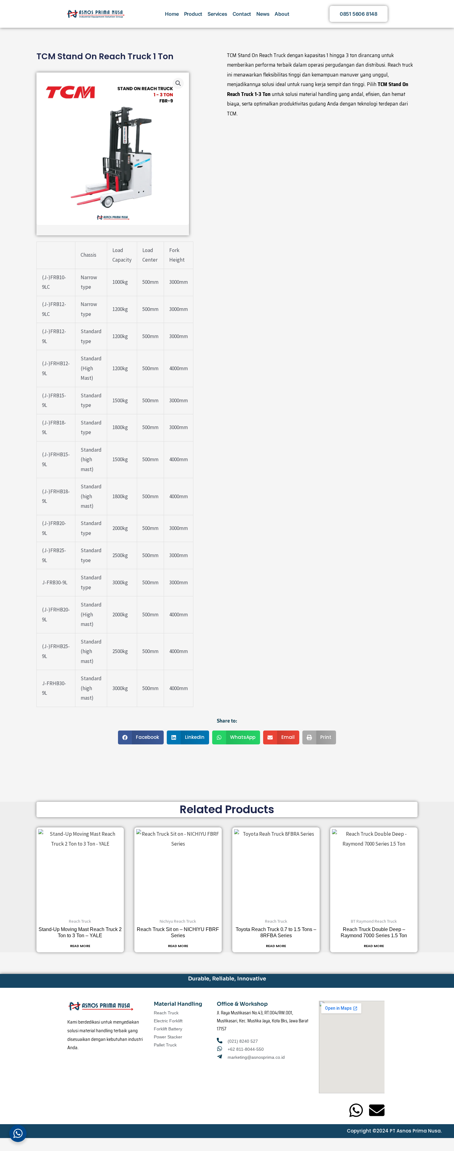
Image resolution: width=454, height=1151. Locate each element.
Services (217, 14)
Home (172, 14)
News (262, 14)
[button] (178, 83)
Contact (242, 14)
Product (193, 14)
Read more (80, 946)
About (282, 14)
